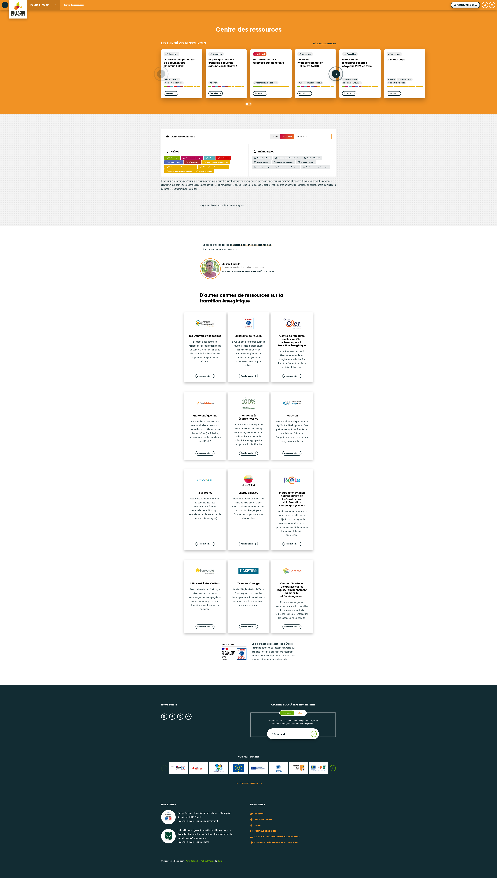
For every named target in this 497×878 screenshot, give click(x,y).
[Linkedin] (164, 717)
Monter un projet (39, 5)
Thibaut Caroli (207, 861)
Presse (257, 825)
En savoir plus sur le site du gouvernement (197, 821)
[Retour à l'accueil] (18, 5)
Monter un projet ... (242, 14)
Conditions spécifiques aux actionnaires (276, 842)
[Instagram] (180, 717)
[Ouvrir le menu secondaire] (5, 5)
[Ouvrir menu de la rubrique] (56, 4)
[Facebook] (172, 717)
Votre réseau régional (465, 5)
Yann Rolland (192, 861)
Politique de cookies (265, 831)
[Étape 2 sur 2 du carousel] (250, 104)
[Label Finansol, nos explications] (168, 836)
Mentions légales (263, 819)
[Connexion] (492, 5)
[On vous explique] (168, 817)
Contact (259, 814)
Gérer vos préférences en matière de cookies (277, 836)
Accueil (229, 14)
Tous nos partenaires (251, 783)
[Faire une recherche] (485, 5)
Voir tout (324, 43)
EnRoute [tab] (300, 713)
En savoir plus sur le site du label (193, 841)
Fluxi (219, 861)
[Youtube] (188, 717)
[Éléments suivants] (336, 74)
